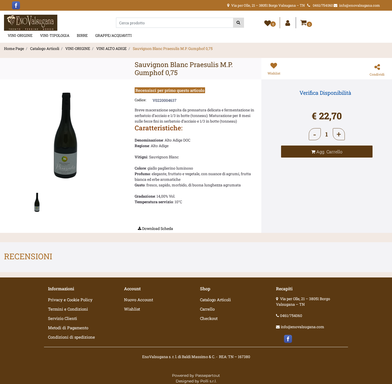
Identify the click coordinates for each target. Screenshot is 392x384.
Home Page (14, 48)
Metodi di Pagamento (68, 327)
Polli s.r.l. (208, 381)
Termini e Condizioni (68, 309)
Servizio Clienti (62, 318)
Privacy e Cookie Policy (70, 299)
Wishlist (132, 309)
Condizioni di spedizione (71, 337)
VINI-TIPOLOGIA (54, 35)
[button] (238, 23)
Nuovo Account (138, 299)
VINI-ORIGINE (20, 35)
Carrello (207, 309)
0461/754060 (291, 315)
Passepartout (207, 375)
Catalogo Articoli (44, 48)
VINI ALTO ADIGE (111, 48)
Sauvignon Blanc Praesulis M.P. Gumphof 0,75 (173, 48)
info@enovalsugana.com (302, 326)
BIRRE (82, 35)
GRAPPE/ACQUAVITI (113, 35)
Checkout (209, 318)
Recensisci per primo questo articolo (169, 90)
